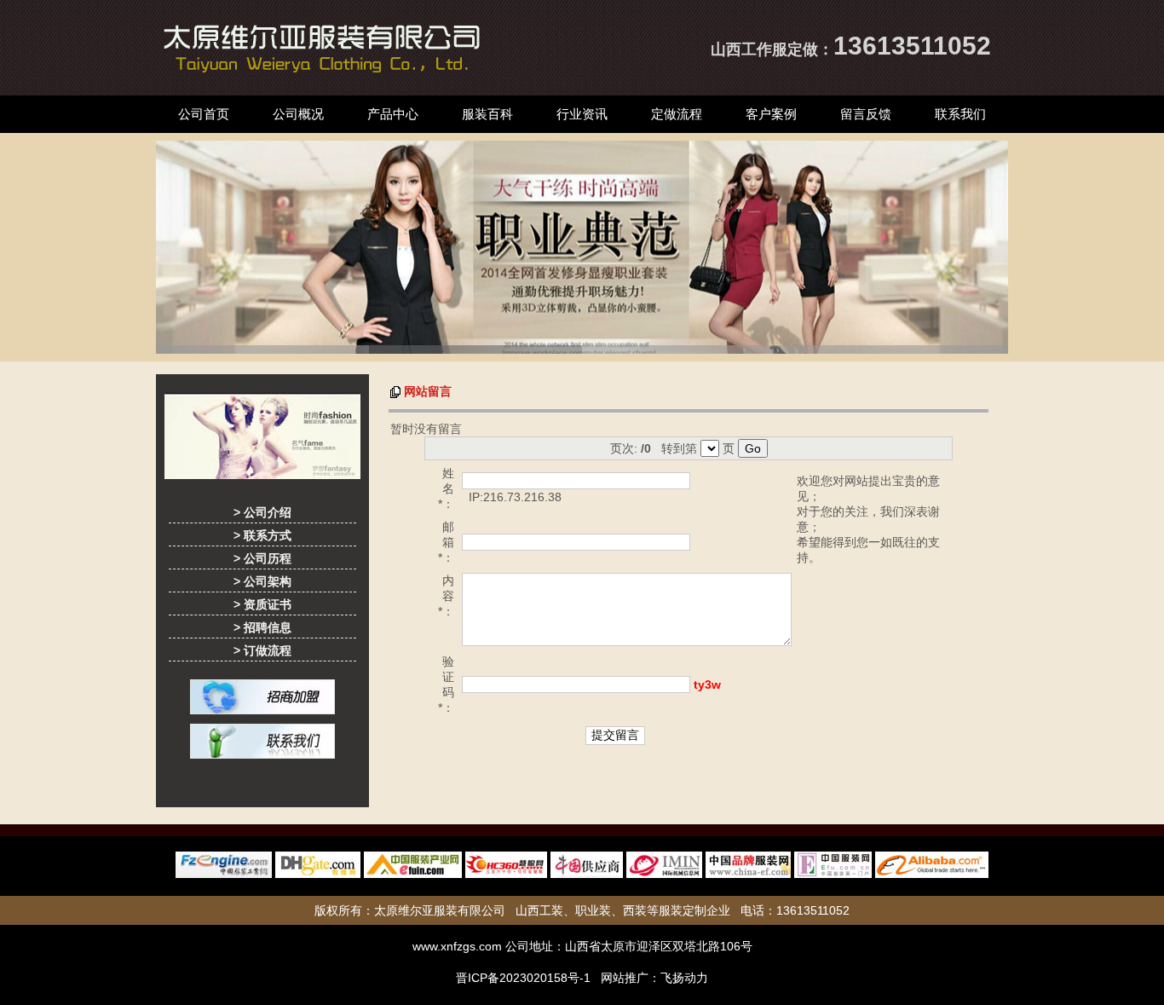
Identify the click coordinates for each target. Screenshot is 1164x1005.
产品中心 (392, 114)
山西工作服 (749, 49)
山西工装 (539, 910)
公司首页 (203, 114)
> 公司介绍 (262, 512)
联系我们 (960, 114)
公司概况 (298, 114)
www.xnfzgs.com (457, 946)
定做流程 (676, 114)
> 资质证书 (262, 604)
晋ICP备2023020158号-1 (523, 978)
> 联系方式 (262, 535)
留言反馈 (865, 114)
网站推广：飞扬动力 (654, 978)
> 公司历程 (262, 558)
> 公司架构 (262, 581)
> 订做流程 (262, 650)
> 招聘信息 (262, 627)
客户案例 (771, 114)
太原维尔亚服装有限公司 (439, 910)
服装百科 (487, 114)
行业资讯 (582, 114)
